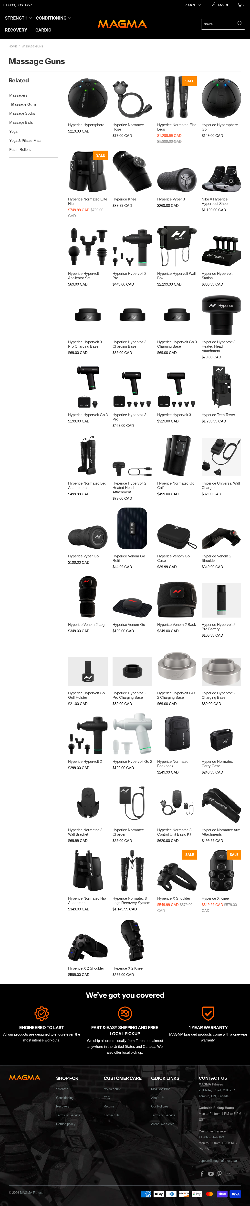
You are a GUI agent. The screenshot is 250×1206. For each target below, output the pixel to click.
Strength (16, 18)
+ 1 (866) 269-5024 (17, 5)
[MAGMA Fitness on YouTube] (211, 1174)
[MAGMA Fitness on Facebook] (202, 1174)
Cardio (43, 30)
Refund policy (65, 1124)
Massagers (18, 95)
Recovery (16, 30)
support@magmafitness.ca (218, 1160)
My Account (112, 1089)
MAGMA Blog (160, 1089)
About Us (157, 1098)
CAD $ (190, 5)
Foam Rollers (20, 149)
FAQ (107, 1098)
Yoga (13, 131)
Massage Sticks (22, 113)
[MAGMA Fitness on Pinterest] (219, 1174)
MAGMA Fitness (31, 1193)
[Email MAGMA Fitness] (228, 1174)
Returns (109, 1106)
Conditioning (51, 18)
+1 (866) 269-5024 (211, 1137)
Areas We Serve (162, 1124)
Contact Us (112, 1115)
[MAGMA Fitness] (122, 24)
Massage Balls (21, 122)
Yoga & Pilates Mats (25, 140)
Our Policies (159, 1106)
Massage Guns (24, 104)
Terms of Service (68, 1115)
